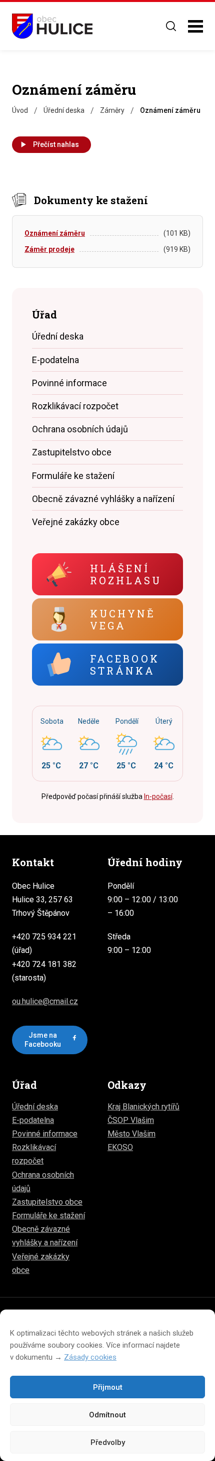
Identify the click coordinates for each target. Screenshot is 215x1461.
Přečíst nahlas (56, 144)
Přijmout (107, 1387)
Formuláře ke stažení (73, 475)
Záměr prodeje (49, 249)
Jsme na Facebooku (42, 1039)
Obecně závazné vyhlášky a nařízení (103, 499)
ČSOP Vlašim (131, 1120)
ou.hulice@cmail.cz (45, 1001)
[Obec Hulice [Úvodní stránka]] (52, 26)
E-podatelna (55, 360)
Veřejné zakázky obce (76, 522)
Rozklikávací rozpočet (75, 406)
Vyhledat (171, 26)
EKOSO (120, 1147)
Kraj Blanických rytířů (144, 1106)
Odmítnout (107, 1414)
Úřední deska (58, 336)
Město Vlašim (132, 1134)
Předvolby (107, 1442)
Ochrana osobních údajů (80, 429)
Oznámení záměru (54, 233)
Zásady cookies (90, 1357)
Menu (195, 26)
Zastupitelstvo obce (72, 452)
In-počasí (158, 796)
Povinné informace (69, 383)
